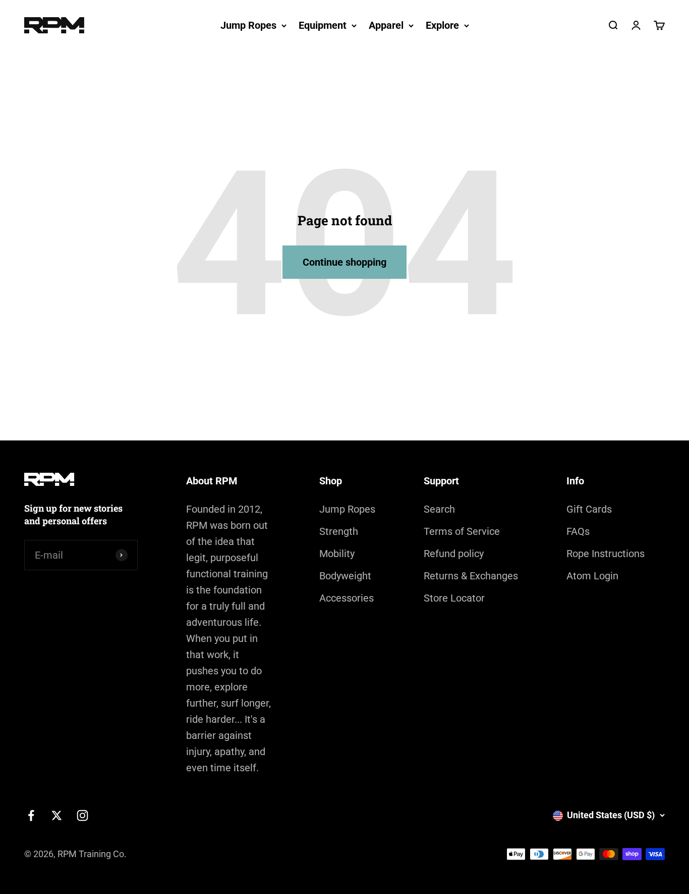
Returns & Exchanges (471, 576)
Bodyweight (345, 576)
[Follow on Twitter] (57, 815)
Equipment (323, 25)
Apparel (386, 25)
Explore (442, 25)
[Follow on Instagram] (82, 815)
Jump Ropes (248, 25)
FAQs (578, 531)
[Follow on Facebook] (31, 815)
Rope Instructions (605, 554)
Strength (338, 531)
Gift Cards (589, 509)
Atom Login (592, 576)
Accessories (346, 598)
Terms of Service (462, 531)
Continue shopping (344, 262)
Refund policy (454, 554)
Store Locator (454, 598)
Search (439, 509)
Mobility (337, 554)
